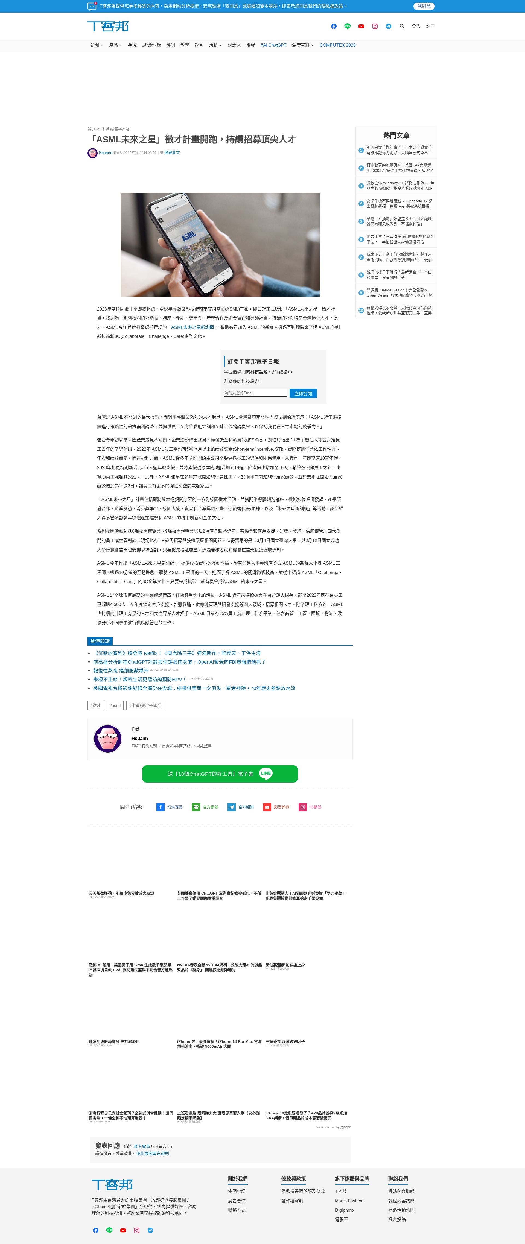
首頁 (91, 129)
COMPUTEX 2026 (338, 45)
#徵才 (96, 705)
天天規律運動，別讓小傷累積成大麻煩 (121, 893)
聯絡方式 (237, 1210)
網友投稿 (397, 1219)
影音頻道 (281, 807)
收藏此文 (172, 153)
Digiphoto (344, 1210)
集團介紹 (237, 1191)
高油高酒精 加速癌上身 (285, 965)
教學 (184, 45)
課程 (250, 45)
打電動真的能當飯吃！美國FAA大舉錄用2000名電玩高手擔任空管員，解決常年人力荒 (400, 170)
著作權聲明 (292, 1201)
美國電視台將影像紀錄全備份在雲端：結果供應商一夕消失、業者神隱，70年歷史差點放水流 (194, 688)
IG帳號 (315, 807)
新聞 (94, 45)
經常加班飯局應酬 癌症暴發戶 (114, 1041)
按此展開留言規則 (152, 1153)
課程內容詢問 (401, 1201)
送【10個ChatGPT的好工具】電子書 (210, 774)
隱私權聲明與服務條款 (303, 1191)
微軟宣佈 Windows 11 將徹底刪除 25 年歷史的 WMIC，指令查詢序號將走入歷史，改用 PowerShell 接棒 (400, 188)
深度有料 (301, 45)
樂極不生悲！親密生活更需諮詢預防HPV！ (140, 679)
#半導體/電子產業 (145, 705)
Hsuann (105, 153)
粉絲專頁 (175, 807)
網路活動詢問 (401, 1210)
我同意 (424, 6)
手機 (132, 45)
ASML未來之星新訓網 (192, 327)
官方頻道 (246, 807)
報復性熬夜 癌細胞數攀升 (121, 671)
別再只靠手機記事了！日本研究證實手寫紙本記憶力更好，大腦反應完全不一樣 (399, 152)
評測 (170, 45)
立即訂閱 (303, 393)
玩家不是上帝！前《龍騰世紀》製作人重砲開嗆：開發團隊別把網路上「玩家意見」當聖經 (399, 259)
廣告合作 (237, 1201)
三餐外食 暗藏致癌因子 (285, 1041)
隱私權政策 (332, 6)
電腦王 (341, 1219)
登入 (416, 26)
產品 (113, 45)
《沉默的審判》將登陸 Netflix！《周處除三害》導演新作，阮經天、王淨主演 (177, 653)
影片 (199, 45)
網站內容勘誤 (401, 1191)
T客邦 (340, 1191)
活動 (213, 45)
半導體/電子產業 (116, 129)
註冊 (430, 26)
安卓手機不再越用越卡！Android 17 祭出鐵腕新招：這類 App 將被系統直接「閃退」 (400, 206)
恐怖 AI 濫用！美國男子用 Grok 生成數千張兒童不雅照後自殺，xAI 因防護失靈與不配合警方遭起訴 (131, 970)
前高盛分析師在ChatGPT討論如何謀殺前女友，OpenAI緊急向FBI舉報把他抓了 (179, 662)
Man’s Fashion (349, 1201)
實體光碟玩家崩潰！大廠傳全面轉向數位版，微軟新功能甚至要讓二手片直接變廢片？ (399, 313)
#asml (115, 705)
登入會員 (142, 1146)
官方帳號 (210, 807)
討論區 (234, 45)
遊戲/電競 (151, 45)
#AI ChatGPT (274, 45)
